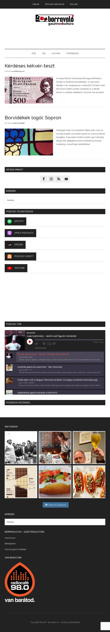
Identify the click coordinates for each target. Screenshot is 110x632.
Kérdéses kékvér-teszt (30, 66)
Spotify (19, 221)
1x (49, 344)
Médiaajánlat (10, 544)
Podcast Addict (24, 256)
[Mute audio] (38, 344)
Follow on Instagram (56, 505)
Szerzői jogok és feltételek (15, 549)
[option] (55, 357)
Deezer (18, 244)
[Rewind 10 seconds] (44, 344)
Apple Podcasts (24, 233)
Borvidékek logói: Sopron (33, 117)
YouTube (19, 268)
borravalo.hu (55, 20)
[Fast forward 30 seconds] (56, 344)
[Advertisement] (55, 37)
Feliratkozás (40, 348)
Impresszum (10, 538)
